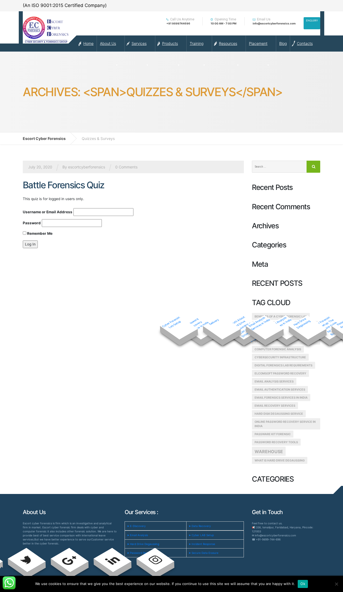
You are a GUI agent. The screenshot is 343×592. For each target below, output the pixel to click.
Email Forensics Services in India (281, 397)
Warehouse (269, 451)
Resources (228, 43)
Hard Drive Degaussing (301, 323)
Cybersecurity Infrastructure (280, 357)
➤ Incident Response (202, 544)
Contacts (305, 43)
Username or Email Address (47, 212)
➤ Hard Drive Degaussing (143, 544)
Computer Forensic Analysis (278, 349)
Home (88, 43)
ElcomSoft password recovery (280, 373)
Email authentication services (280, 389)
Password (32, 223)
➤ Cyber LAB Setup (201, 535)
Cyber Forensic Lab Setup (171, 322)
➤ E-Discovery (136, 526)
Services (139, 43)
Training (196, 43)
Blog (283, 43)
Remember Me (39, 233)
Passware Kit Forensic (273, 434)
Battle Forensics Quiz (63, 184)
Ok (302, 584)
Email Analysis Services (274, 381)
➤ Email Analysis (137, 535)
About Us (108, 43)
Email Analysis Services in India (259, 323)
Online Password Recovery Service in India (285, 424)
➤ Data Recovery (200, 526)
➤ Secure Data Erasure (203, 552)
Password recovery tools (276, 442)
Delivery (214, 321)
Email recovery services (275, 405)
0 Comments (126, 167)
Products (170, 43)
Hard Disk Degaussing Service (279, 414)
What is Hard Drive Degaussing (280, 460)
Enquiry (312, 20)
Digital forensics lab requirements (283, 365)
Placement (258, 43)
